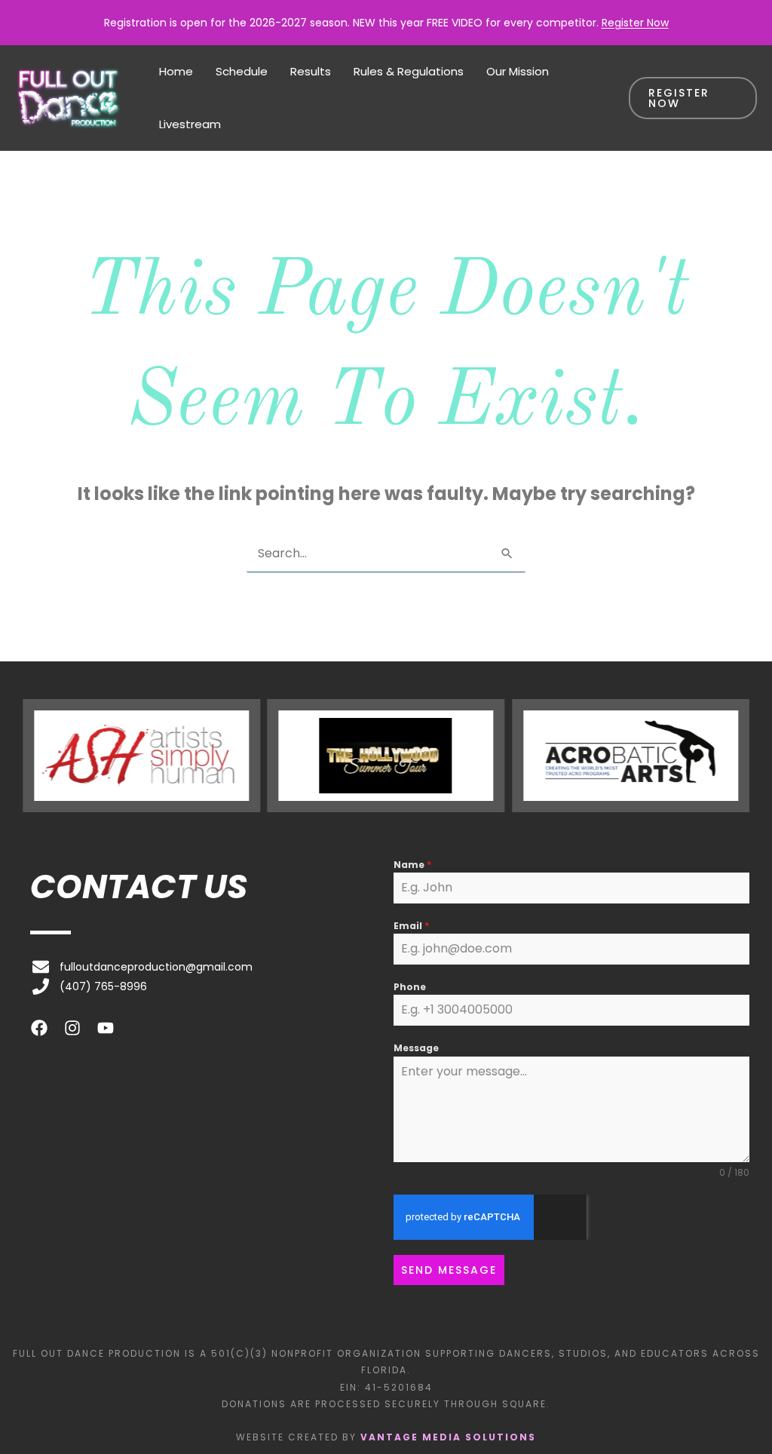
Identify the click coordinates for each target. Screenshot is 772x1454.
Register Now (635, 22)
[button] (693, 98)
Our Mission (517, 71)
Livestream (190, 124)
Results (310, 71)
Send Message (449, 1270)
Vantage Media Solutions (448, 1437)
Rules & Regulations (409, 71)
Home (176, 71)
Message (416, 1047)
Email (411, 925)
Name (412, 864)
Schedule (242, 71)
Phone (410, 986)
